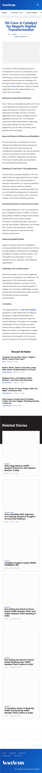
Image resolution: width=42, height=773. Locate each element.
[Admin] (9, 34)
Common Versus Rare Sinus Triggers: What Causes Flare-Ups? (19, 358)
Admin (15, 34)
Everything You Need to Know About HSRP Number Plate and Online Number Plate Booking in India (20, 612)
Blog (4, 361)
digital (13, 86)
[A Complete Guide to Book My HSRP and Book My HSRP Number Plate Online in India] (21, 688)
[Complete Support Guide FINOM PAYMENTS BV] (21, 543)
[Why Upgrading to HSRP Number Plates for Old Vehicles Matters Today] (21, 446)
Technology (23, 36)
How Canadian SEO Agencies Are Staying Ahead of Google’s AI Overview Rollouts (20, 516)
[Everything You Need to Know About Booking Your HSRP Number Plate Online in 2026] (21, 640)
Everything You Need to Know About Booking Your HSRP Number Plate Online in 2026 (19, 662)
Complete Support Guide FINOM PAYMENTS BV (20, 564)
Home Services (7, 372)
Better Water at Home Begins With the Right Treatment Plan (20, 389)
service (16, 36)
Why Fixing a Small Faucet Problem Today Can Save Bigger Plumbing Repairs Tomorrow (20, 401)
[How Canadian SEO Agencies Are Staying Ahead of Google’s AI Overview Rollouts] (21, 495)
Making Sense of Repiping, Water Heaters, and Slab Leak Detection (17, 379)
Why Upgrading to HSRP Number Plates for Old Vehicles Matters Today (19, 468)
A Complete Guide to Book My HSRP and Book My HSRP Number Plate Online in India (19, 710)
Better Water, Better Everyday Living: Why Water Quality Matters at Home (19, 368)
